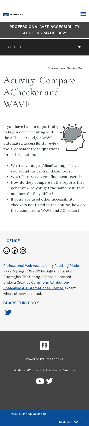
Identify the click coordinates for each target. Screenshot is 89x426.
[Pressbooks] (44, 346)
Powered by (44, 359)
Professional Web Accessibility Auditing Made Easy (44, 29)
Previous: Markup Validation (27, 414)
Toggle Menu (83, 14)
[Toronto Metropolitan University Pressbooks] (13, 14)
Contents (16, 47)
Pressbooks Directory (60, 370)
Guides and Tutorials (27, 370)
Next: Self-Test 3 (70, 422)
